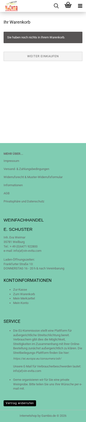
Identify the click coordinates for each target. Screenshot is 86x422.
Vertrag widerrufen (20, 403)
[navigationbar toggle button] (80, 6)
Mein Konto (20, 303)
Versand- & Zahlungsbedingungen (26, 169)
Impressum (11, 161)
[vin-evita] (10, 6)
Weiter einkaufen (43, 56)
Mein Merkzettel (24, 298)
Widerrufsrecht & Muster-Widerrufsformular (33, 177)
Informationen (13, 185)
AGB (7, 193)
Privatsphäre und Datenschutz (24, 201)
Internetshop (28, 415)
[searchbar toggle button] (56, 6)
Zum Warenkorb (24, 294)
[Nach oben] (73, 415)
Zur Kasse (20, 289)
